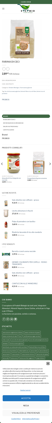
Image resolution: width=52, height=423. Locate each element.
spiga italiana (40, 358)
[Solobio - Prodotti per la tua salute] (26, 8)
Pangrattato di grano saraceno (37, 178)
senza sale (6, 358)
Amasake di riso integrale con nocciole (11, 179)
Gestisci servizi (25, 390)
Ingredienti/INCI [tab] (9, 119)
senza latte (34, 350)
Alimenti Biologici (14, 87)
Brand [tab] (5, 116)
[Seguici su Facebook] (4, 319)
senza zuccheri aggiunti (27, 358)
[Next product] (4, 69)
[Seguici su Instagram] (7, 319)
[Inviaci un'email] (11, 319)
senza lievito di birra (28, 354)
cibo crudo (6, 340)
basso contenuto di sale (10, 336)
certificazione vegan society (32, 336)
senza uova (14, 358)
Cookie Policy (16, 419)
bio (6, 91)
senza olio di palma (42, 354)
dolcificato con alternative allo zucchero (15, 347)
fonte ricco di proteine (9, 350)
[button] (48, 363)
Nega (26, 405)
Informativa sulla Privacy (30, 419)
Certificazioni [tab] (8, 130)
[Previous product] (7, 69)
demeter (5, 343)
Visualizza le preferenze (26, 413)
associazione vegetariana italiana (12, 332)
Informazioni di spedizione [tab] (13, 123)
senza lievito (16, 354)
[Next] (49, 169)
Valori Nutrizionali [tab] (10, 126)
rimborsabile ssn (23, 350)
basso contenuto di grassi (32, 332)
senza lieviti (6, 354)
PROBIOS (5, 99)
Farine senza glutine (26, 87)
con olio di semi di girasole (19, 340)
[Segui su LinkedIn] (15, 319)
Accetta (26, 398)
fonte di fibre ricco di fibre (28, 91)
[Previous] (2, 169)
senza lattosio (44, 350)
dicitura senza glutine (13, 91)
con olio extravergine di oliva (38, 340)
